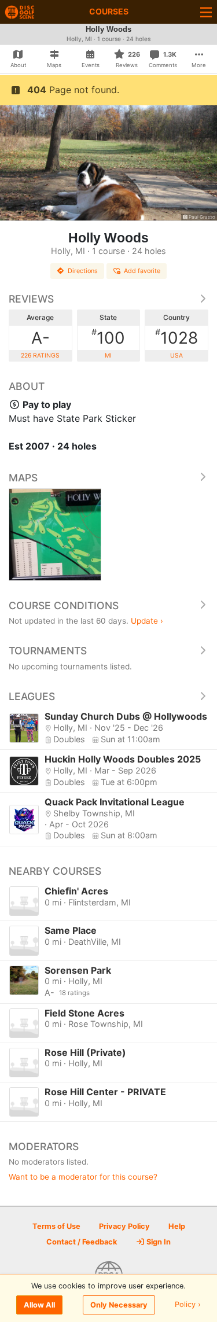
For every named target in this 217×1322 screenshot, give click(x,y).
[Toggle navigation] (206, 12)
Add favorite (142, 271)
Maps (23, 478)
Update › (147, 620)
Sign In (158, 1242)
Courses (108, 11)
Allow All (39, 1305)
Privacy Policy (124, 1226)
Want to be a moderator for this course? (83, 1176)
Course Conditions (64, 605)
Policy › (188, 1305)
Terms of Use (56, 1226)
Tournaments (48, 651)
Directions (83, 271)
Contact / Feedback (81, 1242)
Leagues (32, 696)
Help (176, 1226)
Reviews (31, 299)
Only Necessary (119, 1305)
